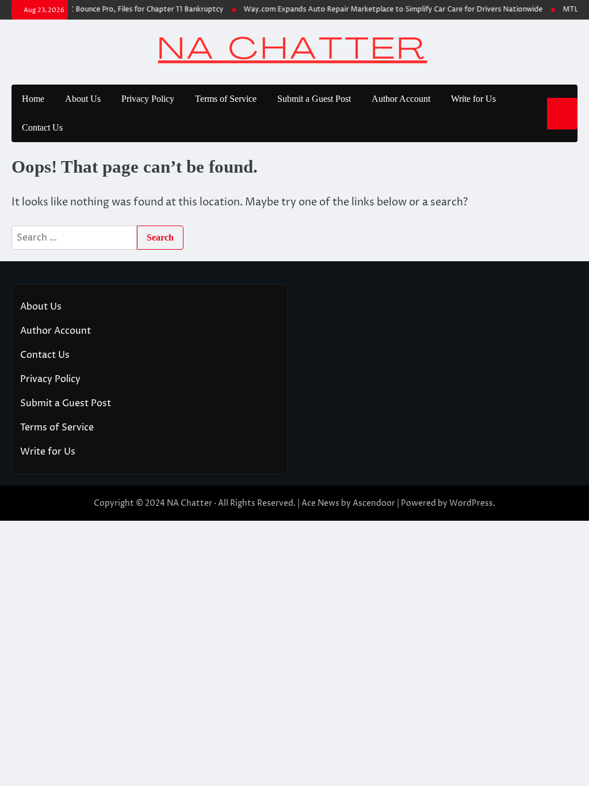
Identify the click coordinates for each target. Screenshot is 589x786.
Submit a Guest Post (314, 99)
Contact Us (42, 127)
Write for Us (473, 99)
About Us (83, 99)
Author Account (401, 99)
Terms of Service (226, 99)
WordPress (471, 503)
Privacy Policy (147, 99)
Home (33, 99)
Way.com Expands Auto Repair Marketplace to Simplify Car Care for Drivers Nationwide (388, 9)
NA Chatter (189, 503)
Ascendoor (374, 503)
